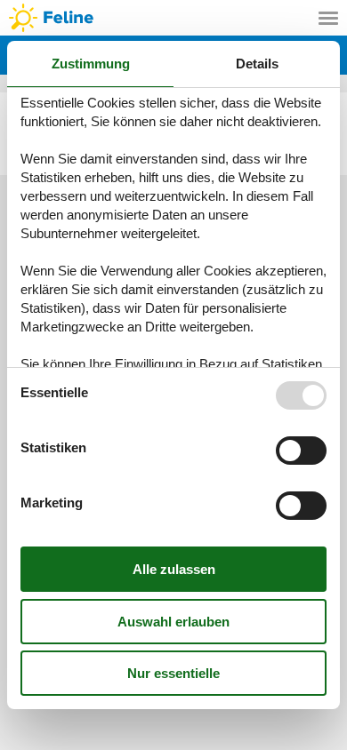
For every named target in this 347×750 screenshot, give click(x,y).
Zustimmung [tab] (91, 63)
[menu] (328, 18)
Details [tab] (257, 63)
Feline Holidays (173, 18)
